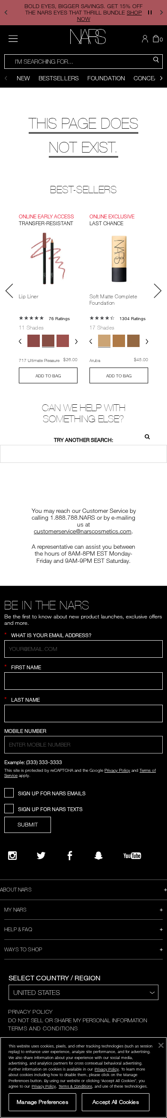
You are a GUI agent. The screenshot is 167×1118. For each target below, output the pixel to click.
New (23, 78)
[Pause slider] (149, 12)
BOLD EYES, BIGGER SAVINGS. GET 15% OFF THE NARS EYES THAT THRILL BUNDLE (83, 12)
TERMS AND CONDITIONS (43, 1028)
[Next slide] (161, 78)
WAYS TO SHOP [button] (23, 949)
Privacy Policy (117, 770)
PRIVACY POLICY (30, 1011)
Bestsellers (59, 78)
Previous (9, 290)
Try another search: (83, 440)
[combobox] (83, 61)
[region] (83, 1077)
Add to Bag (48, 375)
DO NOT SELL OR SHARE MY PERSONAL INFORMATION (77, 1020)
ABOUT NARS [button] (16, 889)
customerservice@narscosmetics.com (82, 531)
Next (157, 290)
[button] (6, 12)
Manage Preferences (42, 1101)
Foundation (106, 78)
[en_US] (145, 436)
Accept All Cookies (115, 1101)
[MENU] (13, 38)
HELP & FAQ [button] (18, 929)
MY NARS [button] (15, 909)
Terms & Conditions (75, 1086)
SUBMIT (28, 824)
